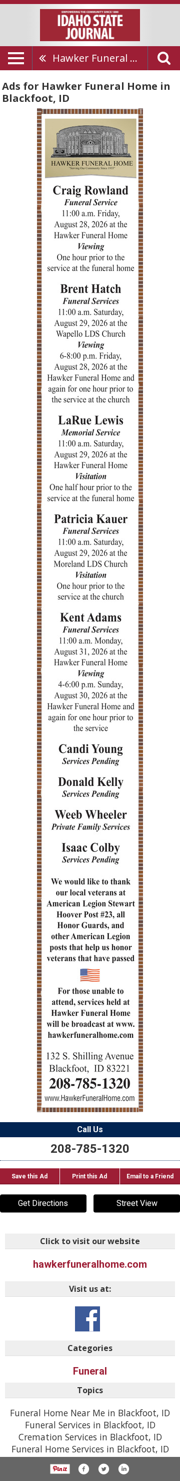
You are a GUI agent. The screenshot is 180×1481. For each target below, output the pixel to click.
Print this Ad (89, 1176)
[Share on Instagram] (123, 1469)
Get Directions (43, 1203)
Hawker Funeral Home (100, 58)
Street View (137, 1203)
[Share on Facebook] (83, 1469)
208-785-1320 (90, 1149)
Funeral (90, 1371)
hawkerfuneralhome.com (90, 1264)
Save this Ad (30, 1176)
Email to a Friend (150, 1176)
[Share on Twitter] (103, 1469)
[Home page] (90, 24)
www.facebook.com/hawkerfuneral (87, 1318)
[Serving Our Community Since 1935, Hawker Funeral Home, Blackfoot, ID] (90, 610)
